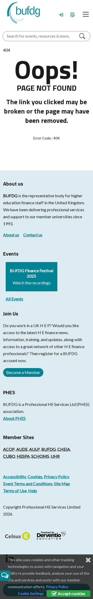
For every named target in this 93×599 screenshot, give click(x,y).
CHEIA (63, 449)
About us (11, 234)
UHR (55, 456)
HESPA (23, 456)
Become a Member (23, 372)
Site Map (62, 483)
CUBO (9, 456)
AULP (34, 449)
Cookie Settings (31, 593)
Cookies (35, 476)
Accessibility (14, 476)
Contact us (32, 234)
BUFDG (10, 195)
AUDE (22, 449)
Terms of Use (15, 490)
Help (32, 490)
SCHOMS (40, 456)
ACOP (9, 449)
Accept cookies (71, 593)
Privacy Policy (56, 476)
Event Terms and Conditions (27, 483)
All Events (14, 298)
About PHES (14, 418)
